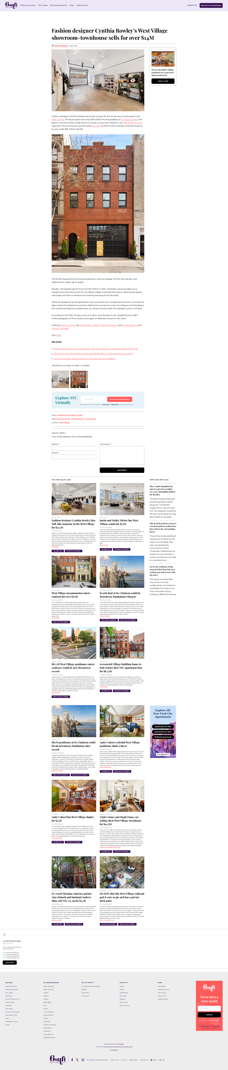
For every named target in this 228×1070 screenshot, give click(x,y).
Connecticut (85, 996)
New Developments (58, 5)
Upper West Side (48, 986)
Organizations (124, 993)
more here (55, 618)
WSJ (58, 335)
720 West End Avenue (12, 941)
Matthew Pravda (109, 325)
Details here (56, 920)
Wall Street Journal (132, 123)
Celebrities (61, 415)
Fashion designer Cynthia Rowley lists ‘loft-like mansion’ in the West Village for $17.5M (95, 349)
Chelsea (45, 999)
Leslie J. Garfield (60, 328)
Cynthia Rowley (77, 419)
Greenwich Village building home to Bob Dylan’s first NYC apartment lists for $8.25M (121, 667)
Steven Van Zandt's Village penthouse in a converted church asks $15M (162, 72)
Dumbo (45, 1018)
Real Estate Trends (75, 415)
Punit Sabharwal (130, 325)
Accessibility (144, 1060)
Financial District (48, 1015)
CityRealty (120, 1044)
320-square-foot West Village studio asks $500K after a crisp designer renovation (93, 354)
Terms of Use (105, 404)
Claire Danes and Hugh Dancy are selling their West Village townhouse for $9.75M (120, 820)
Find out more (57, 771)
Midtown (46, 996)
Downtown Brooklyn (49, 1025)
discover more (105, 767)
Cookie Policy (133, 1060)
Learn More (9, 962)
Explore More (82, 5)
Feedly (155, 1060)
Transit (7, 1025)
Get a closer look (107, 920)
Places (122, 989)
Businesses (123, 996)
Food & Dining (9, 1002)
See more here (57, 838)
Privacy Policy (114, 404)
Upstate (84, 989)
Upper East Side (48, 989)
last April (96, 126)
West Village (58, 119)
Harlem (45, 993)
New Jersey (85, 993)
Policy (7, 1018)
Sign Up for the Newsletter (211, 5)
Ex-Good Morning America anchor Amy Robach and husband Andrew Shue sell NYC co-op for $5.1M (72, 897)
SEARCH (190, 5)
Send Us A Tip (162, 996)
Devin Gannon (61, 46)
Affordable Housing (11, 1021)
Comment (105, 444)
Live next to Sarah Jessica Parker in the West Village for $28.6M (84, 359)
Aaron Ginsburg (107, 527)
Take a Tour (163, 81)
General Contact (163, 999)
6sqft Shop (8, 996)
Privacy (124, 1060)
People (122, 986)
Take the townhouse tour (110, 847)
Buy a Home (124, 1002)
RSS (163, 1060)
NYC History (9, 1009)
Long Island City (48, 1034)
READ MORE (56, 693)
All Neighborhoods (49, 1037)
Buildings (122, 999)
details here (104, 616)
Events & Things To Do (12, 999)
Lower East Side (48, 1012)
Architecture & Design (12, 1012)
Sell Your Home (124, 1005)
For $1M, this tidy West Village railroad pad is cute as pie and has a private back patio (122, 897)
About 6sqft (161, 986)
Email (55, 453)
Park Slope (46, 1021)
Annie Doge (57, 531)
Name (55, 444)
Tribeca (45, 1009)
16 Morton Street (129, 119)
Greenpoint (46, 1031)
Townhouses (90, 419)
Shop (72, 5)
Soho (45, 1005)
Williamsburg (47, 1028)
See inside (55, 547)
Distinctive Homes (27, 5)
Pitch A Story (162, 993)
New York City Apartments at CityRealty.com (118, 1046)
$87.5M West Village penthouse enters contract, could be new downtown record (73, 667)
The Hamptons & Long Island (91, 986)
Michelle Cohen (107, 827)
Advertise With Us (163, 989)
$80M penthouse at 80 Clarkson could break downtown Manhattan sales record (73, 746)
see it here (104, 545)
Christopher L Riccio (90, 325)
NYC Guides (43, 5)
